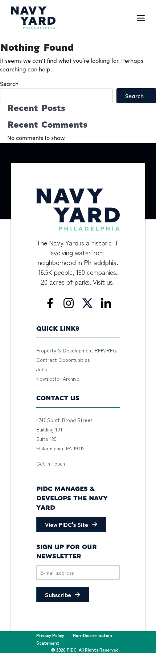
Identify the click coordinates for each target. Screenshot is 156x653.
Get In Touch (50, 463)
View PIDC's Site (66, 524)
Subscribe (58, 594)
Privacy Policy (50, 635)
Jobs (41, 369)
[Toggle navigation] (140, 18)
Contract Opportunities (63, 359)
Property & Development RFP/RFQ (76, 350)
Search (9, 83)
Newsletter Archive (57, 378)
